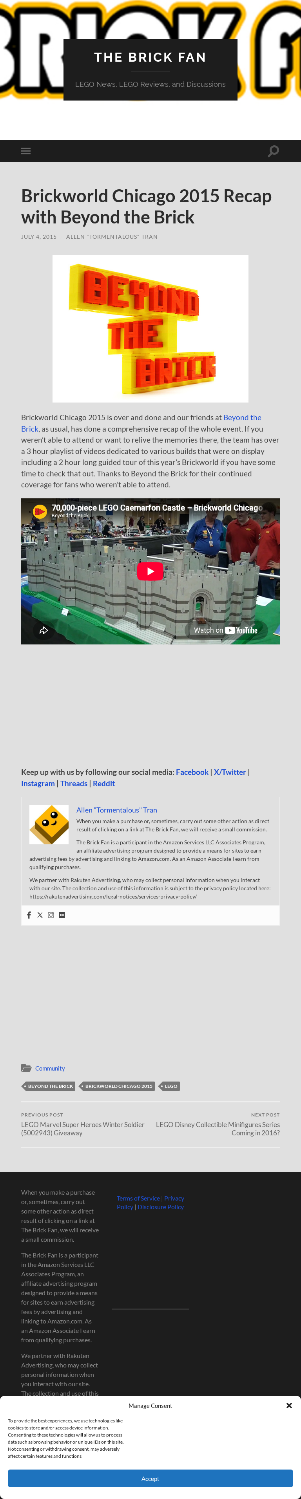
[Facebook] (29, 915)
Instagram (38, 783)
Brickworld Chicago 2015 (118, 1086)
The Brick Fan (150, 57)
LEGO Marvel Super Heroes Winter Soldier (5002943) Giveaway (83, 1124)
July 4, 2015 (39, 236)
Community (50, 1068)
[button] (289, 1405)
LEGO (171, 1086)
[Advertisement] (150, 708)
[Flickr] (61, 915)
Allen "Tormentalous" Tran (112, 236)
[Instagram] (50, 915)
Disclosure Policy (161, 1206)
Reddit (104, 783)
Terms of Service (138, 1198)
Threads (73, 783)
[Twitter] (40, 915)
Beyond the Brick (50, 1086)
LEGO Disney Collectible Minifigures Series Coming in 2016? (218, 1124)
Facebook (192, 771)
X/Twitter (230, 771)
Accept (150, 1478)
